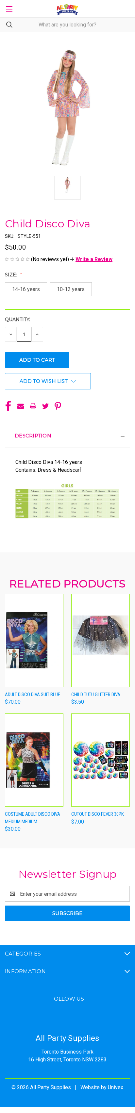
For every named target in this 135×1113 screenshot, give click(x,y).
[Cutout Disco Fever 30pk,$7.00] (100, 760)
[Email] (20, 406)
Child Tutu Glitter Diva (95, 694)
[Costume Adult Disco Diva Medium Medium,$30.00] (34, 760)
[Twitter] (45, 406)
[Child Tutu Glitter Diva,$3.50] (100, 640)
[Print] (33, 406)
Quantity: (17, 319)
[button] (91, 259)
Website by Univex (101, 1087)
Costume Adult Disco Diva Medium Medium (32, 818)
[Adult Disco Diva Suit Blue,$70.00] (34, 640)
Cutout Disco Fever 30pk (97, 814)
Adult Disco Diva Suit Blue (32, 694)
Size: (11, 275)
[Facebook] (8, 406)
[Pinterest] (58, 406)
